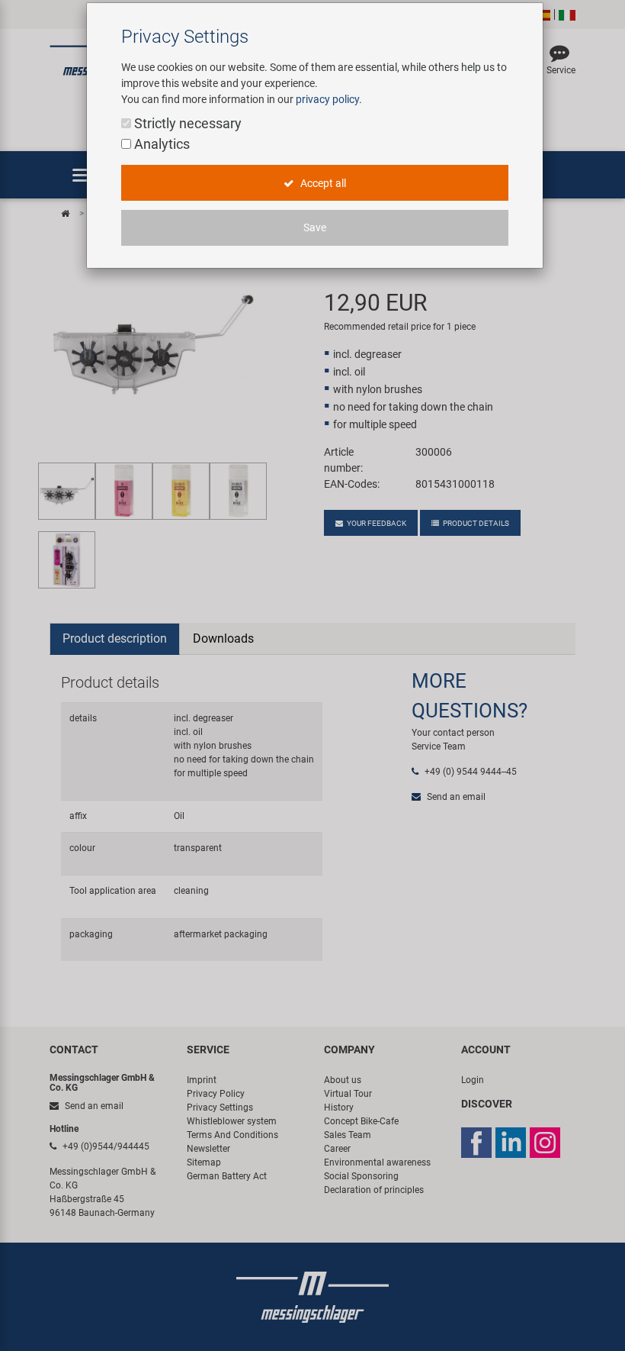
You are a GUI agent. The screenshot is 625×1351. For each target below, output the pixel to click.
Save (314, 227)
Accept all (322, 183)
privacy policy (327, 99)
